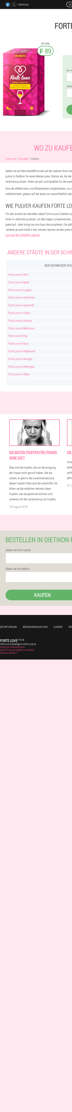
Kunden (58, 627)
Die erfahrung (8, 627)
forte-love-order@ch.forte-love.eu (18, 644)
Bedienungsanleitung (35, 627)
